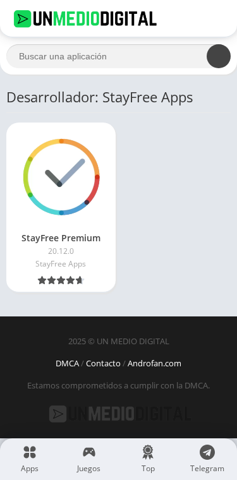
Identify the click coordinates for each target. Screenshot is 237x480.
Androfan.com (154, 363)
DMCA (67, 363)
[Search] (219, 56)
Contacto (103, 363)
